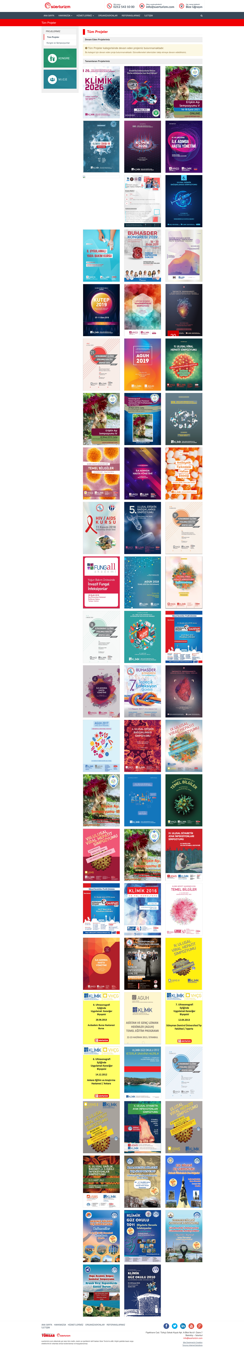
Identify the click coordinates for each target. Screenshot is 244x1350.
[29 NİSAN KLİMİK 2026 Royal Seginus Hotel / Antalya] (101, 92)
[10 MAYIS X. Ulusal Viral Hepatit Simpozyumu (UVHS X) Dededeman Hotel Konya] (183, 582)
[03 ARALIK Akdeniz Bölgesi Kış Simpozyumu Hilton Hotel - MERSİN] (101, 1236)
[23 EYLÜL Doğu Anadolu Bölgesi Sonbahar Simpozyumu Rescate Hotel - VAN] (101, 1290)
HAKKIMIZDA (60, 1324)
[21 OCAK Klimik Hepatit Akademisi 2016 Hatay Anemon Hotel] (183, 909)
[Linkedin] (182, 1326)
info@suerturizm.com (192, 1338)
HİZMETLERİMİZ (75, 1324)
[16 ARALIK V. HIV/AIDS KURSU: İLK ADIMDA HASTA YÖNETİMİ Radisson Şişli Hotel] (101, 691)
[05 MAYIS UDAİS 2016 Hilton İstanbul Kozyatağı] (183, 855)
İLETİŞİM (148, 15)
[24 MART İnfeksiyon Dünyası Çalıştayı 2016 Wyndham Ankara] (101, 909)
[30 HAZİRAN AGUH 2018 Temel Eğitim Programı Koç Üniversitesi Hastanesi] (142, 582)
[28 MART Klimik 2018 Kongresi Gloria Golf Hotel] (142, 637)
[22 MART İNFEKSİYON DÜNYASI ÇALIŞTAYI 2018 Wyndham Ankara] (183, 637)
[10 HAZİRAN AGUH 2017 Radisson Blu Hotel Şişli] (101, 746)
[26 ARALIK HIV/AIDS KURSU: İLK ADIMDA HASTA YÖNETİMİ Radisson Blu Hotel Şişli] (101, 964)
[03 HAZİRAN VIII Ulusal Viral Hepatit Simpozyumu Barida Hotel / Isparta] (101, 855)
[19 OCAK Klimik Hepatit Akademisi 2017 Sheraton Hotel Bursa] (183, 800)
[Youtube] (190, 1326)
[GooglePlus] (198, 1326)
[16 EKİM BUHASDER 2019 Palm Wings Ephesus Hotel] (142, 255)
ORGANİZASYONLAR (107, 15)
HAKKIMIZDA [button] (64, 15)
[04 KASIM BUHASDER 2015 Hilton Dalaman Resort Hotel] (142, 964)
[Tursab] (48, 1334)
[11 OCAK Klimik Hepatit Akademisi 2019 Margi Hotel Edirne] (101, 473)
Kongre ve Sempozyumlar (58, 42)
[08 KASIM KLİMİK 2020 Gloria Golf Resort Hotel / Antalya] (142, 146)
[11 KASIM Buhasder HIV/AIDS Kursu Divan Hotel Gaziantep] (101, 528)
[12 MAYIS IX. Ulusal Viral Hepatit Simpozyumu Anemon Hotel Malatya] (183, 746)
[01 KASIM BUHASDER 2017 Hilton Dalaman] (142, 691)
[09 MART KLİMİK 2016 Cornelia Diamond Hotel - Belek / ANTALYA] (142, 909)
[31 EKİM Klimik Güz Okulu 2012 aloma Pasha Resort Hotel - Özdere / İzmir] (142, 1073)
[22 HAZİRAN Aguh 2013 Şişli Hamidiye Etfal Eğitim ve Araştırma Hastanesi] (142, 1018)
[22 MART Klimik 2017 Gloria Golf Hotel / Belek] (142, 800)
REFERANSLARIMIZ (131, 15)
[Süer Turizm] (65, 1334)
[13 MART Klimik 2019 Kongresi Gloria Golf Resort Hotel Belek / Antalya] (183, 419)
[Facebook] (165, 1326)
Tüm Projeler (53, 37)
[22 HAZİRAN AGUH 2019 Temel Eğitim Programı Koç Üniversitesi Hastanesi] (142, 364)
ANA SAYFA (49, 15)
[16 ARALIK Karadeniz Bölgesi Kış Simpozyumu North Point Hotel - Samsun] (142, 1181)
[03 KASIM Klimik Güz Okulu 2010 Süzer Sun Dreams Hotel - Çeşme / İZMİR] (142, 1290)
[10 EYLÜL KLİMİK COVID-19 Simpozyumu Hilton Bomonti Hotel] (101, 146)
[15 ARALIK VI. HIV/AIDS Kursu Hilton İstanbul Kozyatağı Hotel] (142, 473)
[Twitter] (173, 1326)
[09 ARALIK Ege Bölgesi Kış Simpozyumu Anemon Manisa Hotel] (183, 1181)
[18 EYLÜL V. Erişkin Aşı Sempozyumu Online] (183, 92)
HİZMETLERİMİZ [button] (84, 15)
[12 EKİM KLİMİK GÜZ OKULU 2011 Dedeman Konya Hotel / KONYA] (142, 1236)
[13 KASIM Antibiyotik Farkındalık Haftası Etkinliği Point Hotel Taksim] (183, 473)
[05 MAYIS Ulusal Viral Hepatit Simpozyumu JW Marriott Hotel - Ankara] (183, 1127)
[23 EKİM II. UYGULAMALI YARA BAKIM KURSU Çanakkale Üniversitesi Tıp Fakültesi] (101, 255)
